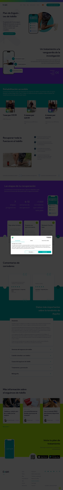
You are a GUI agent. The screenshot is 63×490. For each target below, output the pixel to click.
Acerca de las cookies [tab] (45, 240)
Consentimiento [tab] (17, 240)
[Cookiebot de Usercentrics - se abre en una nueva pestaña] (47, 237)
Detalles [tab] (31, 240)
